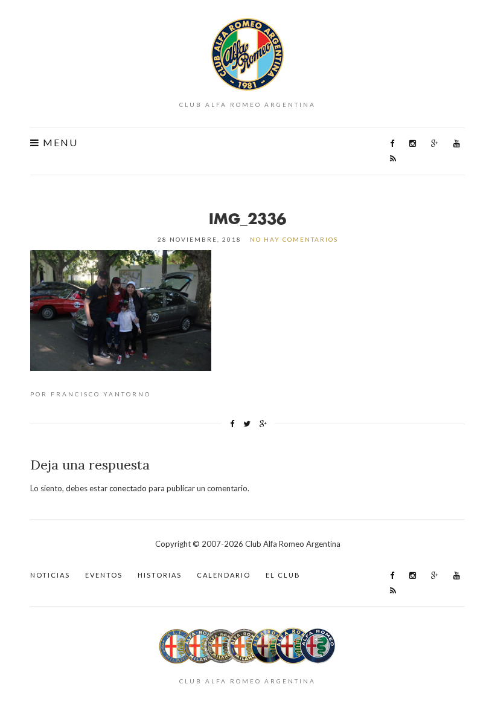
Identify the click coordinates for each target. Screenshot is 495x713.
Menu (59, 142)
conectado (128, 488)
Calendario (224, 575)
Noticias (50, 575)
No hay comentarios (294, 239)
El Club (283, 575)
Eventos (104, 575)
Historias (160, 575)
